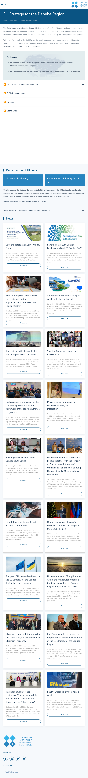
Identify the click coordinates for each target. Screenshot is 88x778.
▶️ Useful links (10, 110)
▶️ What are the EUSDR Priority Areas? (20, 84)
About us (7, 752)
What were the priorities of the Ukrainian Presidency (26, 210)
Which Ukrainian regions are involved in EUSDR (24, 201)
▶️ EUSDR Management (14, 93)
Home (5, 20)
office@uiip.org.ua (10, 772)
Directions (13, 20)
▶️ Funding (8, 102)
